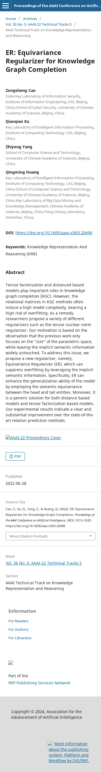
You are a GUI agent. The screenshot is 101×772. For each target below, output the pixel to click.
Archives (30, 18)
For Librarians (19, 637)
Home (11, 18)
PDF (17, 456)
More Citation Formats (28, 536)
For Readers (18, 620)
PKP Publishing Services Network (39, 682)
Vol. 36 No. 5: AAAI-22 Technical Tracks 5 (39, 24)
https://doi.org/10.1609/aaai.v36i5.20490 (53, 232)
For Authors (18, 629)
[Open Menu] (5, 5)
